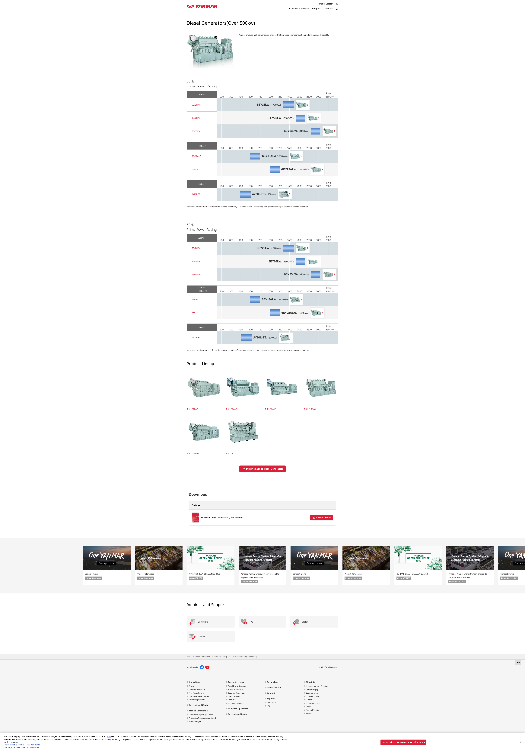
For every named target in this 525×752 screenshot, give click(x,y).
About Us (310, 682)
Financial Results (312, 710)
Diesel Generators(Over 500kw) (244, 656)
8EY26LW (196, 118)
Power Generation (202, 656)
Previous (4, 566)
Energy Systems (236, 682)
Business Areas (312, 693)
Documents (271, 702)
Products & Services (236, 689)
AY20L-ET (196, 194)
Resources (232, 700)
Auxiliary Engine (195, 721)
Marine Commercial (198, 710)
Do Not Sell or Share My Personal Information (403, 742)
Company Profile (312, 696)
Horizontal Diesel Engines (199, 696)
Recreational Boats (237, 714)
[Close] (521, 742)
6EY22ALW (196, 169)
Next (521, 566)
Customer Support (235, 703)
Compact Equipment (238, 708)
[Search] (337, 10)
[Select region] (337, 4)
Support (271, 698)
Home (189, 656)
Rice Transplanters (196, 693)
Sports (308, 707)
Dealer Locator (326, 3)
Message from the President (317, 686)
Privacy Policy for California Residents (22, 745)
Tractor (192, 686)
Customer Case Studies (237, 693)
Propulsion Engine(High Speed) (201, 714)
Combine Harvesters (197, 689)
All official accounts (329, 667)
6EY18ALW (196, 156)
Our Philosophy (312, 689)
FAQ (268, 706)
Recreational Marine (199, 705)
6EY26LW (196, 105)
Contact (271, 693)
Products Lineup (220, 656)
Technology (272, 682)
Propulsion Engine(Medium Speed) (202, 718)
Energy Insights (234, 696)
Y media (309, 713)
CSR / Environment (313, 703)
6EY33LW (196, 131)
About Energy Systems (237, 686)
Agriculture (194, 682)
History (309, 700)
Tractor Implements (197, 700)
